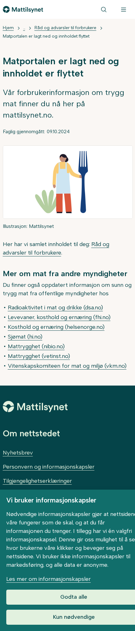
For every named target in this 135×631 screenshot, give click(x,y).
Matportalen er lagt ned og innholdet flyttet (46, 36)
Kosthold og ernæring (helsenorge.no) (56, 326)
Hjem (8, 27)
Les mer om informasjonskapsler (48, 579)
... (24, 27)
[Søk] (103, 9)
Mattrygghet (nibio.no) (36, 346)
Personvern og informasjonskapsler (48, 466)
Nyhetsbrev (18, 452)
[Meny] (123, 9)
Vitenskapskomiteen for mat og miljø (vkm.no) (67, 365)
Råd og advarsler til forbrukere (65, 27)
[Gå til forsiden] (23, 9)
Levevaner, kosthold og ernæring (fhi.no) (59, 317)
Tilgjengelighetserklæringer (37, 480)
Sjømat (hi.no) (25, 336)
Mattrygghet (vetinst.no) (39, 356)
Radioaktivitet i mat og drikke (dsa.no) (55, 307)
